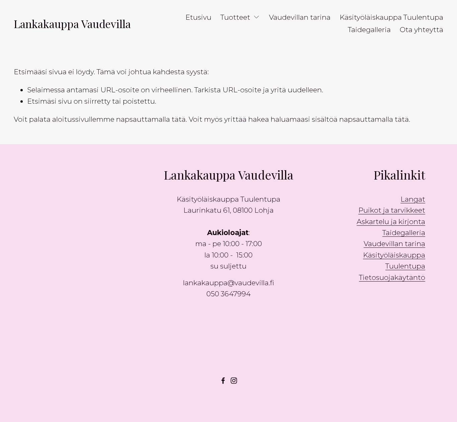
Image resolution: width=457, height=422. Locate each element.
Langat (412, 199)
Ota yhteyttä (421, 29)
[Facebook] (223, 380)
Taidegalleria (369, 29)
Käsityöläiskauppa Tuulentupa (391, 17)
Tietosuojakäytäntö (392, 277)
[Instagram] (234, 380)
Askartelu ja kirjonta (391, 221)
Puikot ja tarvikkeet (391, 210)
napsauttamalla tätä (151, 119)
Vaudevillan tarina (300, 17)
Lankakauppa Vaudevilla (72, 23)
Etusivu (198, 17)
